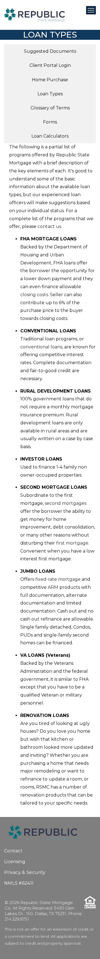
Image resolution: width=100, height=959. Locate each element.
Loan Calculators (50, 136)
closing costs (34, 294)
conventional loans (41, 347)
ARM (53, 587)
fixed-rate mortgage (58, 579)
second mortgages (65, 503)
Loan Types (50, 93)
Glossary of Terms (50, 108)
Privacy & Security (24, 872)
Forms (50, 122)
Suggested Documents (50, 51)
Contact (13, 850)
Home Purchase (50, 79)
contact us (49, 226)
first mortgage (72, 543)
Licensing (15, 861)
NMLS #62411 (19, 883)
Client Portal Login (50, 65)
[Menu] (91, 10)
